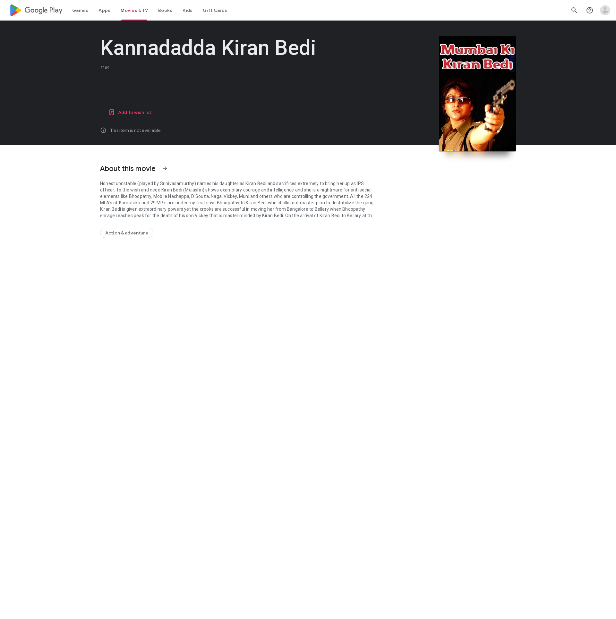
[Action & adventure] (126, 233)
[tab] (80, 10)
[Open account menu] (605, 10)
